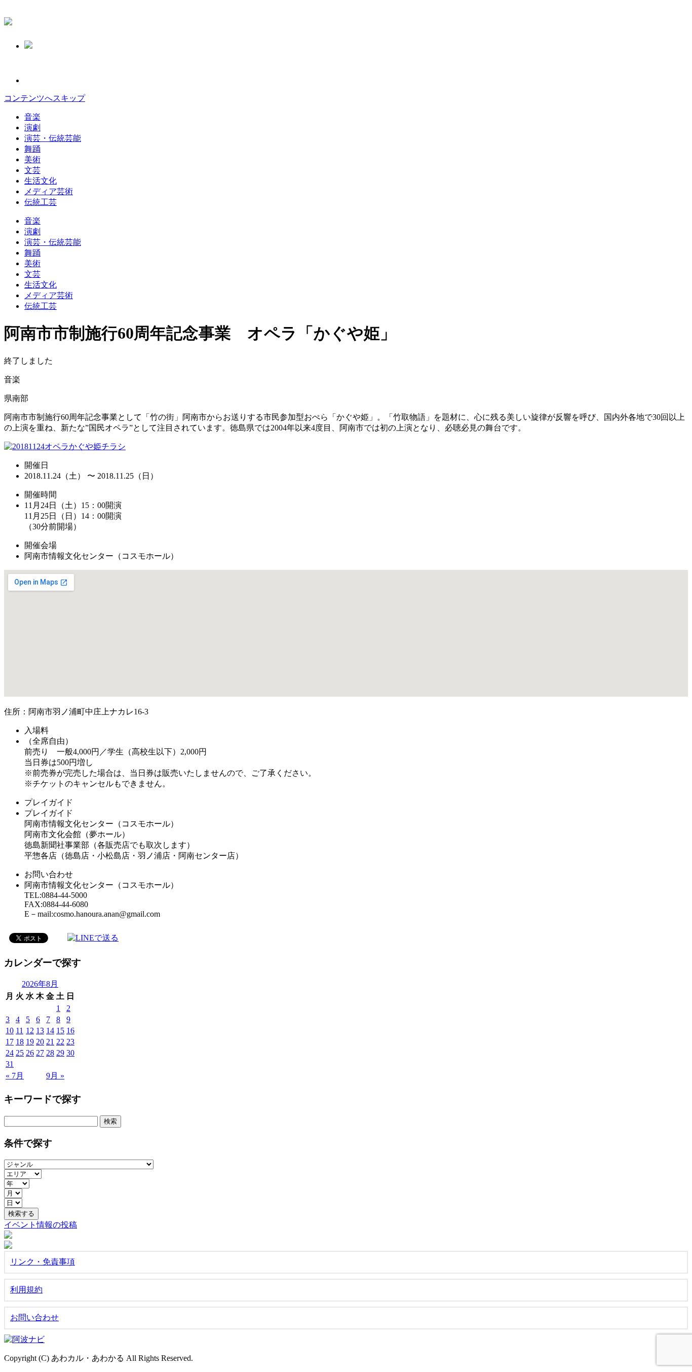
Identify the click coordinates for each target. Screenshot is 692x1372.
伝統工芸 (40, 202)
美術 (32, 159)
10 (10, 1030)
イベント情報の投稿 (40, 1224)
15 (60, 1030)
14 (50, 1030)
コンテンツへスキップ (44, 98)
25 (20, 1053)
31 (10, 1064)
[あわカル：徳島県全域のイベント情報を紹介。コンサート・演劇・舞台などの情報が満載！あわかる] (8, 20)
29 (60, 1053)
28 (50, 1053)
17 (10, 1041)
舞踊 (32, 149)
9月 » (55, 1075)
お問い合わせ (34, 1317)
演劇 (32, 127)
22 (60, 1041)
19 (30, 1041)
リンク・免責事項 (42, 1261)
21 (50, 1041)
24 (10, 1053)
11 (19, 1030)
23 (70, 1041)
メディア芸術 (48, 191)
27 (40, 1053)
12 (30, 1030)
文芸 (32, 170)
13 (40, 1030)
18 (20, 1041)
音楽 (32, 117)
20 (40, 1041)
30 (70, 1053)
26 (30, 1053)
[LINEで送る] (93, 937)
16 (70, 1030)
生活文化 (40, 180)
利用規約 (26, 1289)
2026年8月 (40, 984)
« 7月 (15, 1075)
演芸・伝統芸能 (52, 138)
